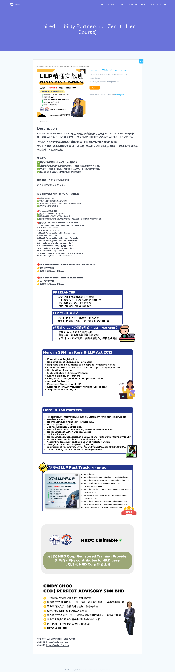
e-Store (151, 4)
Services (122, 4)
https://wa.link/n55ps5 (57, 642)
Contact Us (132, 4)
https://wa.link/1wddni (57, 645)
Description (44, 122)
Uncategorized (52, 66)
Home (39, 66)
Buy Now (94, 88)
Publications (111, 4)
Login (159, 4)
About (101, 4)
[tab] (44, 122)
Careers (143, 4)
